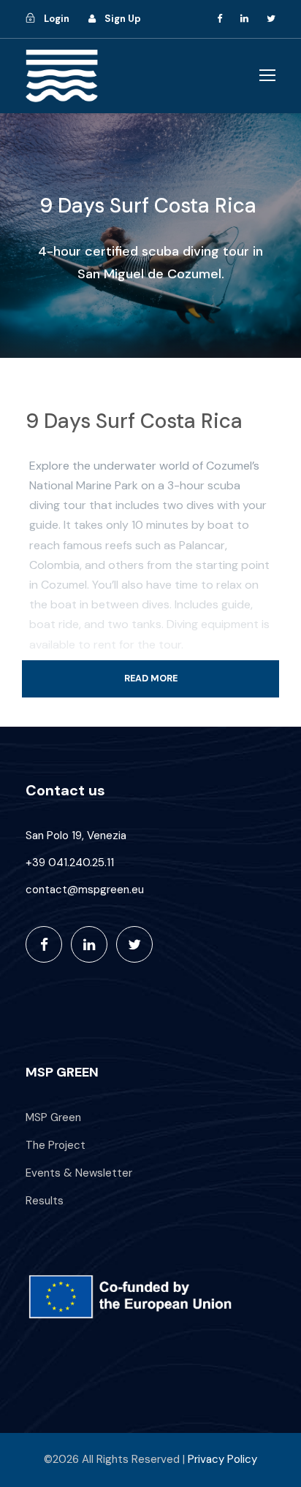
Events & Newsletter (79, 1173)
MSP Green (53, 1117)
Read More (151, 678)
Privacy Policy (222, 1459)
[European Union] (150, 1297)
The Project (55, 1145)
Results (45, 1200)
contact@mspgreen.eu (85, 889)
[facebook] (219, 18)
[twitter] (271, 18)
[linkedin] (244, 18)
